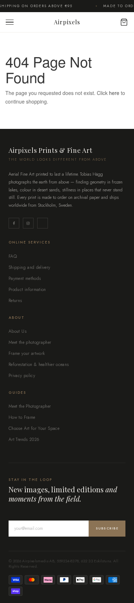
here (114, 92)
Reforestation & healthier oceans (39, 364)
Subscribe (107, 528)
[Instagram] (28, 223)
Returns (15, 300)
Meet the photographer (30, 342)
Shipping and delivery (29, 267)
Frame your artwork (27, 353)
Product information (27, 289)
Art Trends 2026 (24, 439)
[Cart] (120, 22)
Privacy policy (22, 375)
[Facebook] (14, 223)
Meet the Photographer (30, 406)
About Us (17, 331)
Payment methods (25, 278)
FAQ (13, 256)
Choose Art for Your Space (34, 428)
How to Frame (22, 417)
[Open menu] (11, 22)
